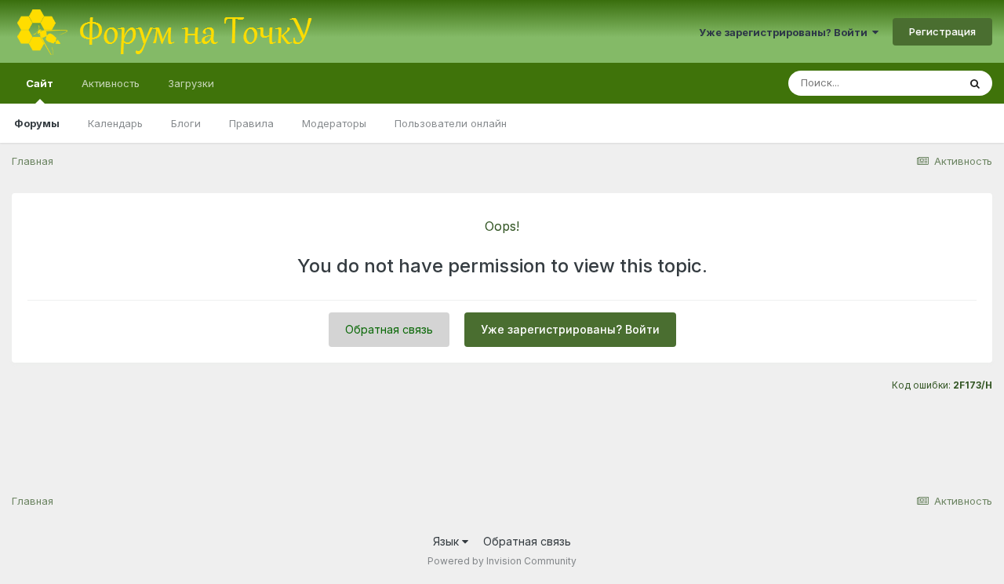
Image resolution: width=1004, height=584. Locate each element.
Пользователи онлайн (451, 123)
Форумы (37, 123)
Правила (251, 123)
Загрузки (191, 83)
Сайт (39, 83)
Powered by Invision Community (502, 561)
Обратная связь (389, 329)
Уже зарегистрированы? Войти (785, 32)
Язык (447, 541)
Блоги (186, 123)
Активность (111, 83)
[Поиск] (975, 83)
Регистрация (942, 31)
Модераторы (334, 123)
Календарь (115, 123)
